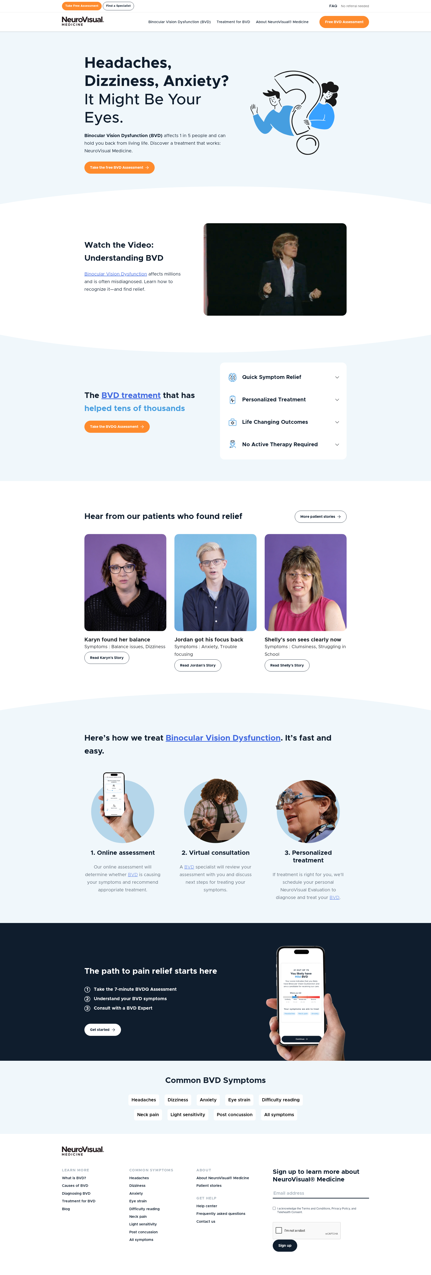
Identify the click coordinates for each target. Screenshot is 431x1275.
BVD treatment (131, 395)
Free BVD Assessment (344, 22)
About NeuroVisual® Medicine (222, 1178)
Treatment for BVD (78, 1201)
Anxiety (208, 1100)
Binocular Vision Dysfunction (115, 274)
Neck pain (148, 1115)
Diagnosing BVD (76, 1193)
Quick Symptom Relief (271, 377)
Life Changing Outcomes (275, 422)
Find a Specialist (118, 5)
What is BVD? (74, 1178)
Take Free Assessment (81, 5)
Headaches (144, 1100)
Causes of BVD (75, 1186)
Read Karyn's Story (107, 658)
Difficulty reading (281, 1100)
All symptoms (279, 1115)
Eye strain (239, 1100)
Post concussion (235, 1115)
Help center (206, 1206)
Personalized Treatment (274, 399)
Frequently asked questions (220, 1214)
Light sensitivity (188, 1115)
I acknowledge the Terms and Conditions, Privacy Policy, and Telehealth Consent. (316, 1210)
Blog (66, 1209)
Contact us (205, 1221)
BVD (133, 875)
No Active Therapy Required (280, 444)
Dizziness (178, 1100)
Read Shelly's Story (287, 665)
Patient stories (209, 1186)
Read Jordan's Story (198, 665)
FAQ (333, 6)
